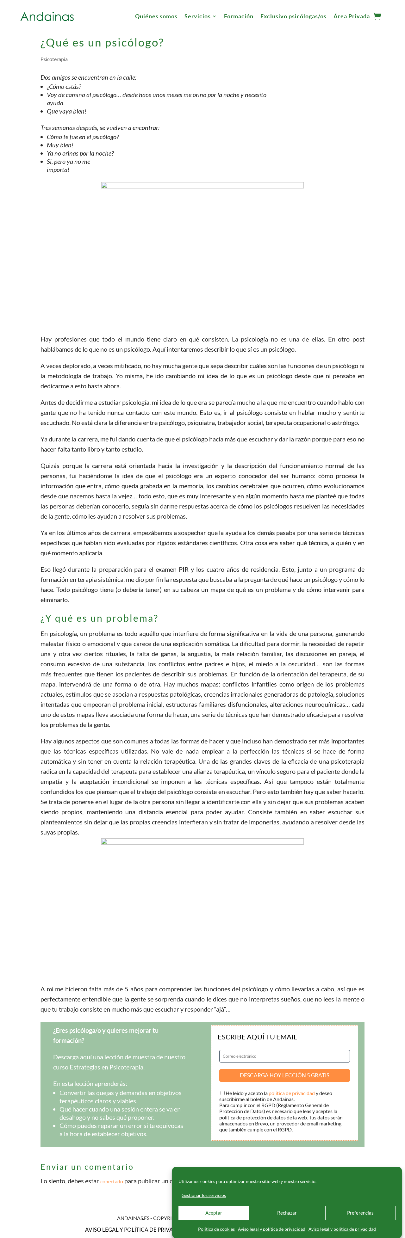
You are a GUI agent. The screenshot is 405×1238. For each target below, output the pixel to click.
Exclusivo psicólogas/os (293, 16)
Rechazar (287, 1213)
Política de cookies (216, 1229)
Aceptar (213, 1213)
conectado (111, 1181)
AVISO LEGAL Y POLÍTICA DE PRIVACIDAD (137, 1229)
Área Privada (351, 16)
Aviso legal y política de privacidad (271, 1229)
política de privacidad (292, 1093)
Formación (238, 16)
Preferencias (360, 1213)
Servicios (197, 16)
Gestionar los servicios (204, 1195)
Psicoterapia (54, 59)
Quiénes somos (156, 16)
